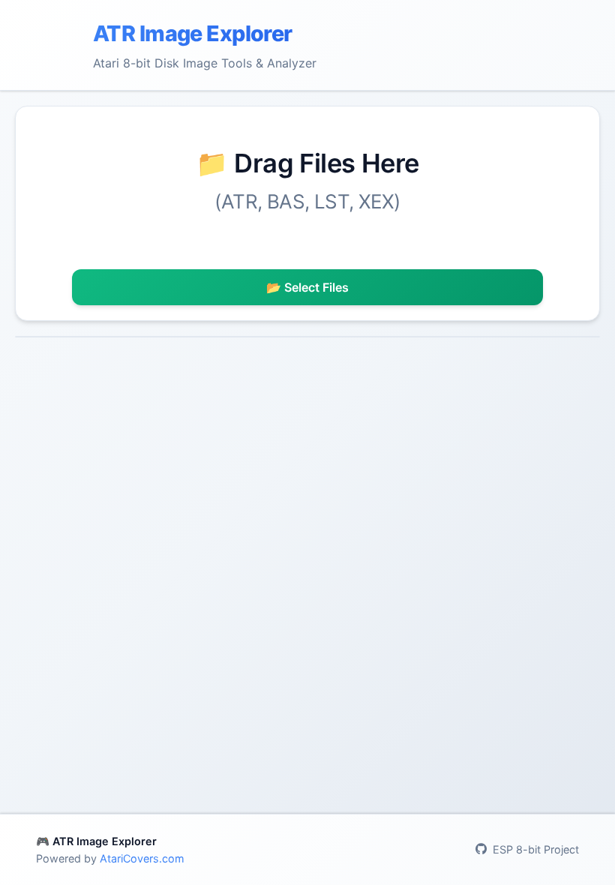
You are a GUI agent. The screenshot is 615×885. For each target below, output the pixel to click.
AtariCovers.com (142, 858)
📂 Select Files (307, 287)
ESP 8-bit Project (536, 849)
